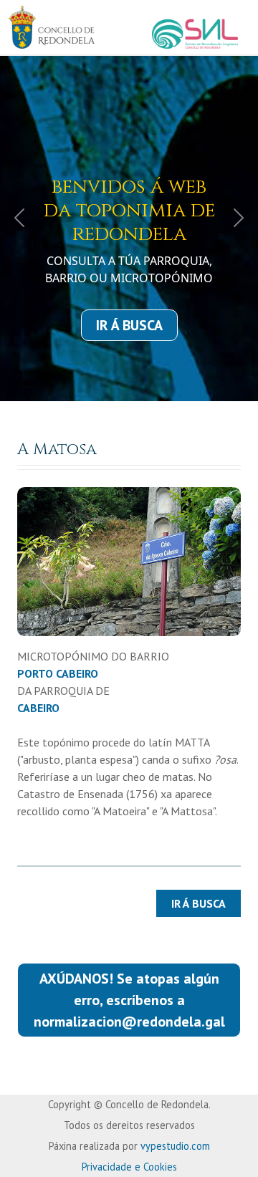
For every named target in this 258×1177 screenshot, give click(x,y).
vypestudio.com (175, 1146)
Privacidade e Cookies (129, 1166)
